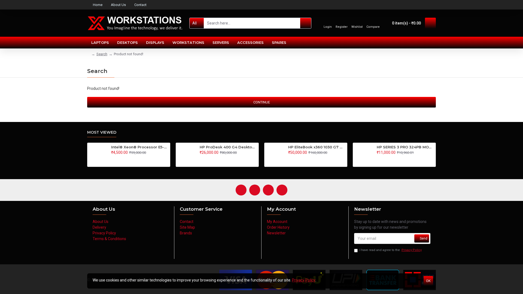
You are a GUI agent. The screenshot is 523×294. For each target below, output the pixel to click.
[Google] (281, 190)
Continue (261, 102)
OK (428, 281)
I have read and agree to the (391, 250)
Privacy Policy (303, 280)
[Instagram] (254, 190)
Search (101, 54)
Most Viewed (101, 132)
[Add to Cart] (112, 158)
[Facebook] (241, 190)
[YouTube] (268, 190)
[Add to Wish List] (118, 158)
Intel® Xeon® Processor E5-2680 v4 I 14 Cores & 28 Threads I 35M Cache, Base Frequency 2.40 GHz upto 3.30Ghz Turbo (139, 147)
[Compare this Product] (124, 158)
